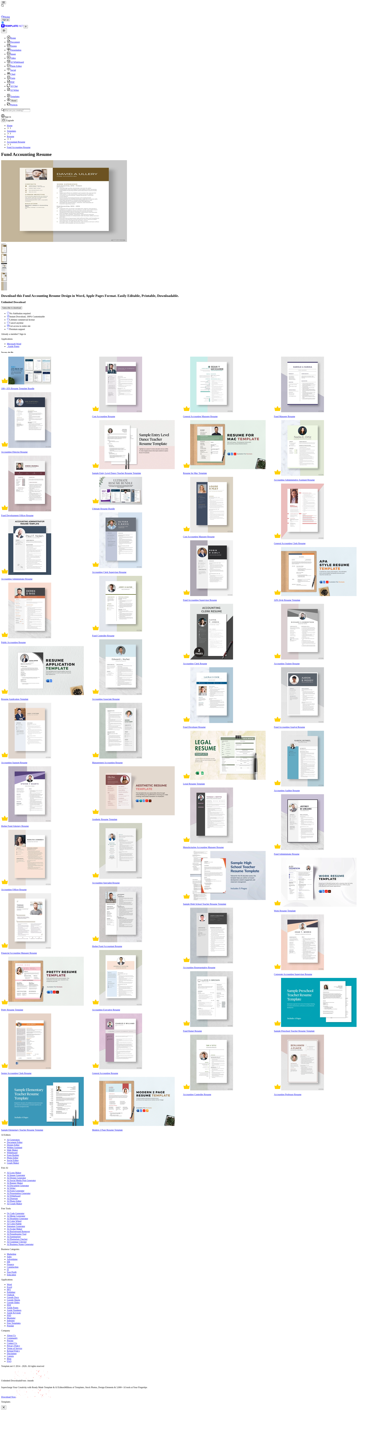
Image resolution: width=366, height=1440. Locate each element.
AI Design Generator (16, 1178)
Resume (10, 136)
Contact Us (12, 1343)
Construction (12, 1267)
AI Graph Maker (14, 1203)
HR (8, 1262)
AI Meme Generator (16, 1216)
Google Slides (13, 1302)
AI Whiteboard (13, 1196)
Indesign (11, 1320)
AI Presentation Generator (18, 1193)
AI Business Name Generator (20, 1244)
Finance (10, 1264)
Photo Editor (12, 1158)
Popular (10, 1326)
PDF (9, 1305)
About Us (11, 1335)
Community (12, 1338)
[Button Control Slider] (2, 243)
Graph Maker (13, 1163)
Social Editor (13, 1160)
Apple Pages (12, 1307)
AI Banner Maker (15, 1183)
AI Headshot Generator (17, 1218)
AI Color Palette (14, 1223)
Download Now (8, 1397)
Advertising (12, 1259)
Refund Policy (13, 1351)
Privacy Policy (13, 1346)
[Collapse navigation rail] (26, 26)
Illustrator (11, 1318)
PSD (9, 1315)
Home (9, 125)
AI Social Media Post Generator (21, 1180)
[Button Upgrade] (3, 120)
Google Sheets (13, 1300)
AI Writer (11, 1188)
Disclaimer (12, 1353)
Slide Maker (12, 1150)
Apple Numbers (14, 1310)
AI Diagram (12, 1198)
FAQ (9, 1361)
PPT (9, 1289)
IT (8, 1269)
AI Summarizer (14, 1236)
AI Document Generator (18, 1185)
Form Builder (13, 1155)
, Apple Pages (13, 346)
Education (11, 1275)
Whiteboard (12, 1152)
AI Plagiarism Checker (17, 1239)
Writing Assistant (14, 1147)
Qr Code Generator (15, 1213)
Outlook (10, 1295)
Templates (11, 131)
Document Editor (14, 1142)
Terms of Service (14, 1348)
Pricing (10, 1340)
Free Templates (14, 1323)
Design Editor (13, 1145)
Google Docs (13, 1297)
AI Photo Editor (14, 1201)
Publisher (11, 1292)
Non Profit (11, 1272)
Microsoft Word (14, 344)
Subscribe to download (11, 308)
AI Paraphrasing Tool (16, 1234)
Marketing (11, 1254)
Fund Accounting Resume (18, 147)
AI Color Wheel (14, 1221)
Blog (9, 1358)
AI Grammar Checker (17, 1242)
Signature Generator (16, 1226)
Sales (9, 1256)
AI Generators (13, 1140)
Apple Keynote (14, 1313)
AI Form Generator (15, 1191)
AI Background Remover (18, 1231)
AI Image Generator (16, 1175)
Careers (10, 1356)
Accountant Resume (16, 142)
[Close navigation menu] (4, 30)
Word (9, 1284)
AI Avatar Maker (14, 1229)
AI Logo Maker (14, 1172)
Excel (9, 1287)
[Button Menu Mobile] (3, 2)
